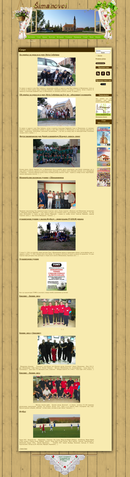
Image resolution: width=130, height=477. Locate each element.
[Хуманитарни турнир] (56, 276)
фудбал (22, 411)
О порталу (32, 41)
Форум (97, 37)
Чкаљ (91, 37)
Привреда (77, 37)
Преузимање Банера (101, 117)
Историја (60, 37)
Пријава (100, 55)
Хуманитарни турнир (29, 259)
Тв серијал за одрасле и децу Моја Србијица (39, 55)
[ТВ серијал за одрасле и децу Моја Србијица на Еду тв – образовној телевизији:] (56, 112)
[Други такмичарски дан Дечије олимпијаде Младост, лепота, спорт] (56, 153)
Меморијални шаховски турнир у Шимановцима (41, 177)
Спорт (85, 37)
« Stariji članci (23, 448)
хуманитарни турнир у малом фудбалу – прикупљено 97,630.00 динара (51, 219)
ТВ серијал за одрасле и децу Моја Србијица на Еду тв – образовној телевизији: (55, 95)
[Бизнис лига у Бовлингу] (56, 350)
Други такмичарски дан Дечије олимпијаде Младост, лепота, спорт (49, 136)
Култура (52, 37)
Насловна (31, 37)
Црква (44, 37)
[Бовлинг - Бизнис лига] (56, 313)
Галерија (69, 37)
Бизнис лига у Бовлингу (30, 333)
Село (39, 37)
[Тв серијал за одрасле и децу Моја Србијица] (56, 72)
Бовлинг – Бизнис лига (29, 296)
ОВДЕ (107, 101)
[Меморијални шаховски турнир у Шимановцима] (56, 194)
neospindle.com (65, 458)
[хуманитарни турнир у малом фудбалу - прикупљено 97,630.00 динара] (56, 236)
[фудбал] (56, 426)
